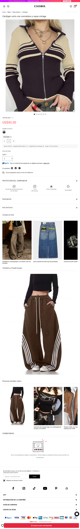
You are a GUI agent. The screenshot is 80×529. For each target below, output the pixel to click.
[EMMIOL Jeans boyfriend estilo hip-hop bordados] (47, 240)
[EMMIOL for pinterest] (56, 488)
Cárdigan (25, 12)
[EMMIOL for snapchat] (66, 488)
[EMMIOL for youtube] (45, 488)
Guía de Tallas (6, 151)
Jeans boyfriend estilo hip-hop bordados (45, 261)
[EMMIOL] (16, 406)
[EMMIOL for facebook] (13, 488)
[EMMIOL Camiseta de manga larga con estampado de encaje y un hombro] (48, 406)
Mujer (9, 12)
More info (46, 163)
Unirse (34, 476)
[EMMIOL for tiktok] (34, 488)
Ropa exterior (16, 12)
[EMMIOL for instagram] (23, 488)
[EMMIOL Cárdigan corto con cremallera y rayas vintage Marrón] (4, 133)
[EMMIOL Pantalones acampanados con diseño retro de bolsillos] (17, 240)
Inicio (4, 12)
